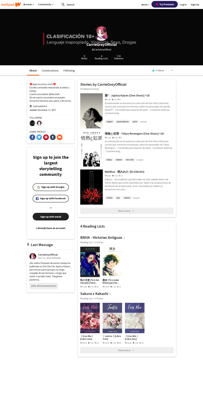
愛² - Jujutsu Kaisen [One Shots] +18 (127, 95)
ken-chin (130, 159)
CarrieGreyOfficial (48, 254)
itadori (109, 198)
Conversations (50, 70)
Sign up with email (50, 216)
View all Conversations (43, 285)
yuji (118, 198)
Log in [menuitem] (183, 4)
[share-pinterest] (46, 137)
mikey (109, 159)
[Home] (11, 4)
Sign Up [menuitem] (195, 4)
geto (135, 121)
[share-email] (59, 137)
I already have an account (50, 228)
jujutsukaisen (123, 121)
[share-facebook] (32, 137)
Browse (27, 4)
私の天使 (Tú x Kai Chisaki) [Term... (89, 281)
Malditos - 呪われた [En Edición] (124, 171)
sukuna (127, 198)
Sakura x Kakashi (94, 293)
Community (45, 4)
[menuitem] (158, 70)
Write (144, 4)
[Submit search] (63, 4)
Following (69, 70)
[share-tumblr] (53, 137)
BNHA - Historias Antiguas (101, 237)
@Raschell (54, 94)
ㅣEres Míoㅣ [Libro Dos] (132, 337)
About (33, 70)
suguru (110, 121)
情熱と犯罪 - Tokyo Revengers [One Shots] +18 (134, 133)
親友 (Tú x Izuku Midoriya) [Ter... (111, 281)
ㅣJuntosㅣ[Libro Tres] (112, 337)
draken (119, 159)
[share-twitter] (39, 137)
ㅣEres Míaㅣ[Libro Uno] (87, 337)
